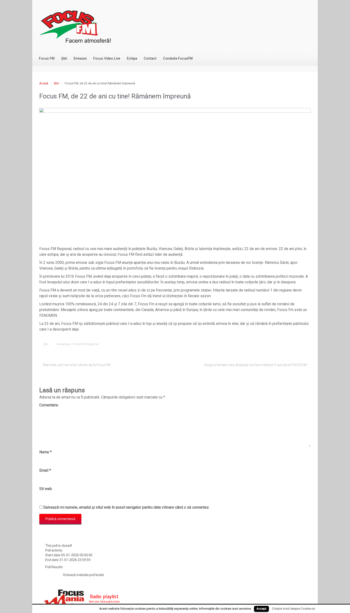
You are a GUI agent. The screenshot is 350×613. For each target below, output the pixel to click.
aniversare (64, 344)
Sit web (45, 488)
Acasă (43, 83)
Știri (56, 83)
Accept (261, 608)
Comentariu (48, 405)
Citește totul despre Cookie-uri (293, 608)
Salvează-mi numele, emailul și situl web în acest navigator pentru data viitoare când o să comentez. (126, 507)
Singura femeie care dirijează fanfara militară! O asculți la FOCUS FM (255, 365)
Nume (45, 452)
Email (45, 470)
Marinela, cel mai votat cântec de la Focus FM (76, 365)
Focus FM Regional (85, 344)
